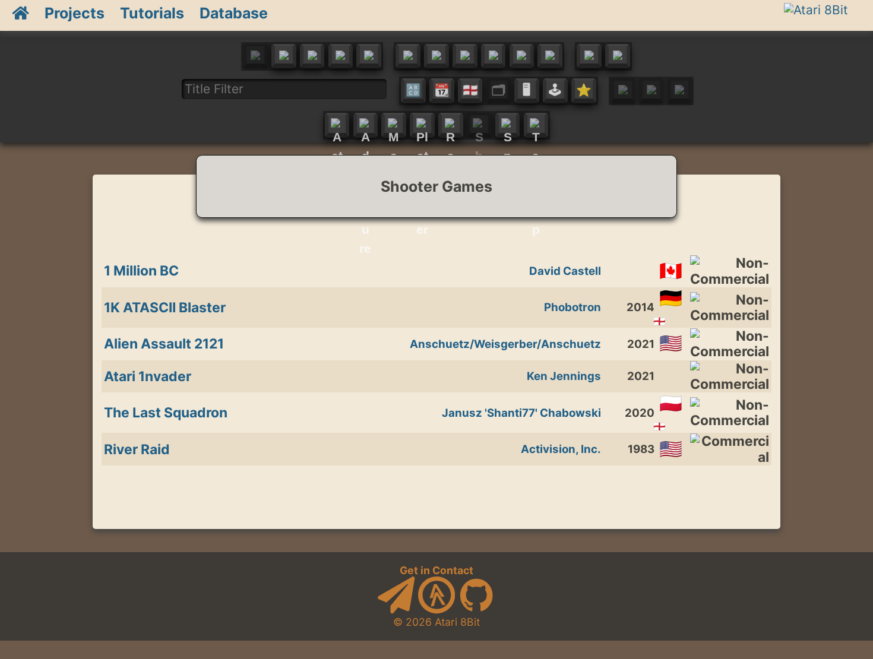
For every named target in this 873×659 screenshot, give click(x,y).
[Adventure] (366, 125)
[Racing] (450, 125)
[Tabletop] (535, 125)
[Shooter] (479, 125)
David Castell (565, 271)
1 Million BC (141, 270)
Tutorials (152, 13)
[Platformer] (422, 125)
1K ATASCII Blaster (165, 307)
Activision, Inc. (561, 449)
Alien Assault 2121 (164, 343)
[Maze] (393, 125)
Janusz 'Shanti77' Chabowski (521, 413)
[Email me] (396, 610)
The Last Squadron (165, 412)
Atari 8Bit (457, 622)
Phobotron (572, 307)
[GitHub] (476, 610)
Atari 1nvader (147, 376)
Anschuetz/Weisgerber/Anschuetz (505, 344)
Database (234, 13)
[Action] (337, 125)
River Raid (137, 449)
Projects (75, 13)
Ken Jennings (564, 376)
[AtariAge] (436, 610)
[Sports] (508, 125)
